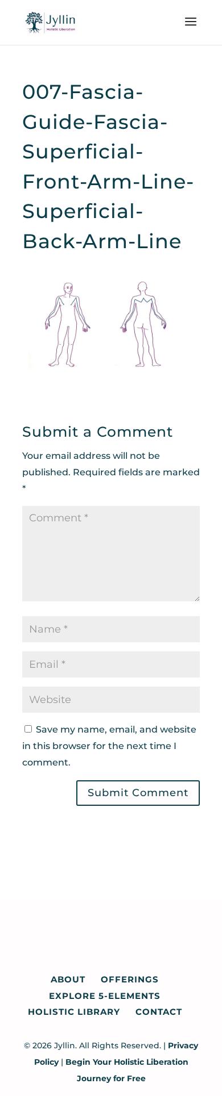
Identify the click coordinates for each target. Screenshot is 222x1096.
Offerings (130, 979)
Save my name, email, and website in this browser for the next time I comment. (109, 746)
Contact (158, 1011)
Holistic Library (74, 1011)
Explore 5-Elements (105, 995)
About (68, 979)
